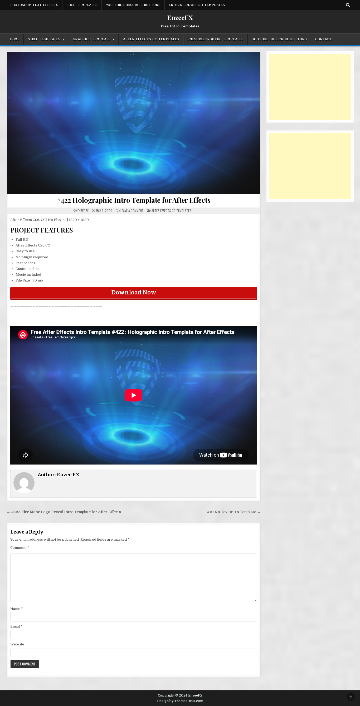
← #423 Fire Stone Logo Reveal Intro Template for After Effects (64, 512)
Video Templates (44, 39)
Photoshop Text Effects (34, 5)
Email (16, 626)
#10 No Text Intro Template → (234, 512)
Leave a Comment (132, 210)
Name (16, 609)
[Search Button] (348, 5)
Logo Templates (82, 5)
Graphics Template (91, 39)
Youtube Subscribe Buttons (133, 5)
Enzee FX (83, 210)
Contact (323, 39)
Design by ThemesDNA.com (180, 701)
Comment (19, 548)
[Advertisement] (310, 87)
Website (17, 644)
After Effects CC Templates (151, 39)
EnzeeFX (180, 17)
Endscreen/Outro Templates (197, 5)
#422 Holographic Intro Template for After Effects (133, 200)
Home (15, 39)
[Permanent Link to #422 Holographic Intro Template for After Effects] (133, 123)
